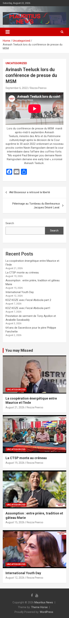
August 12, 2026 (15, 577)
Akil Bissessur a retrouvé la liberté (29, 192)
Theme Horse (39, 607)
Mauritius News (43, 602)
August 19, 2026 (15, 462)
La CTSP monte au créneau (22, 272)
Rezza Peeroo (38, 88)
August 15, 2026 (15, 522)
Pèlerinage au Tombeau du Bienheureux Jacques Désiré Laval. (36, 205)
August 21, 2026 (15, 407)
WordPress (46, 612)
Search (10, 223)
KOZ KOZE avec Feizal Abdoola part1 (28, 308)
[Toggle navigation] (7, 32)
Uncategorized (16, 63)
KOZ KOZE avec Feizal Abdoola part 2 (28, 300)
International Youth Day (20, 292)
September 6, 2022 (17, 88)
